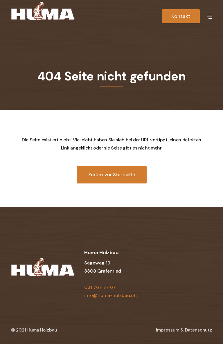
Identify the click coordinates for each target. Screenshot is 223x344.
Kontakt (180, 16)
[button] (209, 16)
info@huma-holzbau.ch (110, 295)
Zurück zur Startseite (111, 175)
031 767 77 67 (100, 287)
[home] (43, 15)
